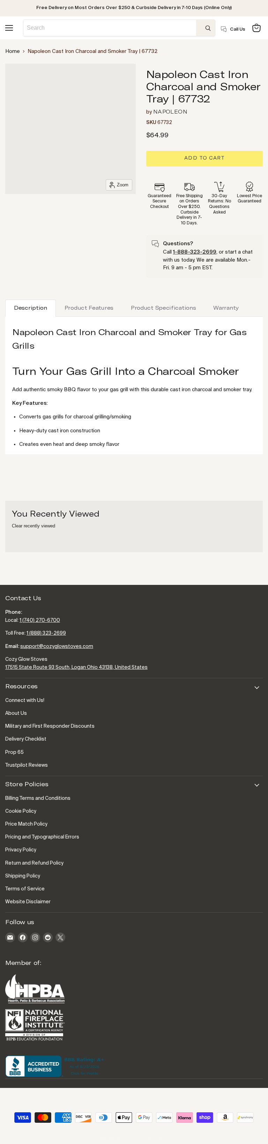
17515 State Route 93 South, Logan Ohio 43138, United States (76, 667)
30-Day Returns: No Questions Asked (219, 204)
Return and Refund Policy (34, 863)
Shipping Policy (22, 876)
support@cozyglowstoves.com (56, 646)
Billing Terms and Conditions (37, 798)
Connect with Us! (24, 700)
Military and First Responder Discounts (50, 726)
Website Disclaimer (28, 901)
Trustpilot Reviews (26, 765)
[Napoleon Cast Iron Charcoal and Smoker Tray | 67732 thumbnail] (16, 75)
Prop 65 (14, 752)
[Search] (205, 28)
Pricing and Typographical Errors (42, 837)
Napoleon (170, 112)
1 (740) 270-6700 (40, 620)
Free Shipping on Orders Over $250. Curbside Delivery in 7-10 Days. (189, 209)
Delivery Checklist (25, 739)
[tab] (30, 308)
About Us (16, 713)
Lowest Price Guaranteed (249, 199)
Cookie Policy (20, 811)
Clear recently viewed (33, 525)
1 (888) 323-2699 (46, 633)
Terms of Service (25, 889)
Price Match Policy (26, 824)
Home (12, 51)
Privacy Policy (20, 850)
